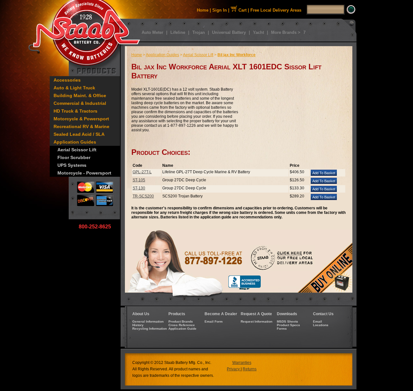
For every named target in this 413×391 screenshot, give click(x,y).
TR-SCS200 (143, 196)
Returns (250, 369)
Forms (282, 328)
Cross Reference (181, 325)
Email (317, 321)
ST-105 (139, 180)
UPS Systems (71, 165)
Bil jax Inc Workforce (236, 55)
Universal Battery (229, 32)
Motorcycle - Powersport (84, 172)
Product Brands (180, 321)
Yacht (258, 32)
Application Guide (182, 328)
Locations (320, 325)
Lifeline (177, 32)
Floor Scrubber (73, 157)
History (138, 325)
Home (202, 10)
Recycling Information (149, 328)
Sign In (219, 10)
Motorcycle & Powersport (81, 118)
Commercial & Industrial (80, 103)
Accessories (67, 80)
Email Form (214, 321)
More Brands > (285, 32)
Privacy (234, 369)
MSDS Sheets (287, 321)
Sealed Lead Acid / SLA (79, 134)
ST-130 (139, 188)
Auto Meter (152, 32)
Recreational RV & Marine (81, 126)
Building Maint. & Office (80, 95)
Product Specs (288, 325)
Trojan (198, 32)
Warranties (241, 362)
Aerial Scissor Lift (76, 149)
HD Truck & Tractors (75, 111)
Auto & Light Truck (74, 87)
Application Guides (75, 142)
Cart (242, 10)
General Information (148, 321)
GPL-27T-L (142, 172)
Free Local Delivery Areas (275, 10)
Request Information (256, 321)
